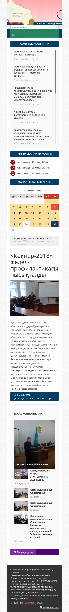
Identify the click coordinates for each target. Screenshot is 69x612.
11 (20, 212)
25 (20, 224)
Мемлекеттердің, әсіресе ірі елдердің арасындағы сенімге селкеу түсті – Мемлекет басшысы (31, 71)
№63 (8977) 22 (23, 173)
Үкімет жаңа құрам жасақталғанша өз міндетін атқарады (29, 114)
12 (26, 212)
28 (40, 224)
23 (54, 218)
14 (40, 212)
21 (40, 218)
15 (47, 212)
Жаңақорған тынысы (46, 14)
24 (13, 224)
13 (32, 212)
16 (54, 212)
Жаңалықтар (24, 394)
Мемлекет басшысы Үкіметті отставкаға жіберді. (30, 53)
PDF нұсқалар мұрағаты (34, 153)
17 (13, 218)
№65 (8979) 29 (23, 162)
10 (13, 212)
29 (47, 224)
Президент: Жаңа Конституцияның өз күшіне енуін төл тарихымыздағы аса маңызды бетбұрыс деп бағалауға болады (33, 93)
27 (32, 224)
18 (20, 218)
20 (32, 218)
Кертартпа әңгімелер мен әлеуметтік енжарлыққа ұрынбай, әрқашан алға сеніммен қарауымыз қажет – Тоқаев (33, 134)
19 (26, 218)
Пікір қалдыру (24, 552)
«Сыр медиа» (30, 602)
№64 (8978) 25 (23, 167)
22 (47, 218)
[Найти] (56, 27)
